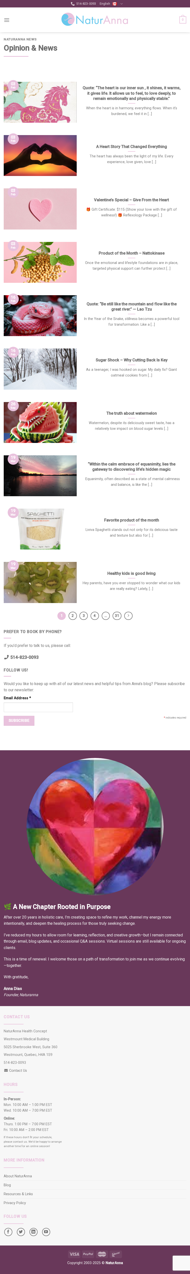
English (105, 3)
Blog (7, 1185)
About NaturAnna (18, 1176)
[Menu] (7, 20)
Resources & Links (18, 1194)
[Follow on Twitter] (21, 1232)
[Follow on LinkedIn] (33, 1232)
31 (117, 615)
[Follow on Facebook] (8, 1232)
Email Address (17, 698)
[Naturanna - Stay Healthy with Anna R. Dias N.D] (95, 20)
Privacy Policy (15, 1203)
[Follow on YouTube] (46, 1232)
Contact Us (18, 1071)
